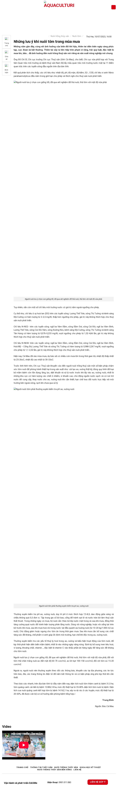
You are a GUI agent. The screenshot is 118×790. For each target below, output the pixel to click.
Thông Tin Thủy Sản (41, 767)
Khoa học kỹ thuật (90, 767)
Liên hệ (77, 770)
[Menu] (3, 7)
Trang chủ (22, 767)
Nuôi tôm (76, 36)
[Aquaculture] (59, 7)
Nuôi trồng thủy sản (60, 36)
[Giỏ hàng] (113, 7)
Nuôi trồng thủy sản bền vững (54, 770)
